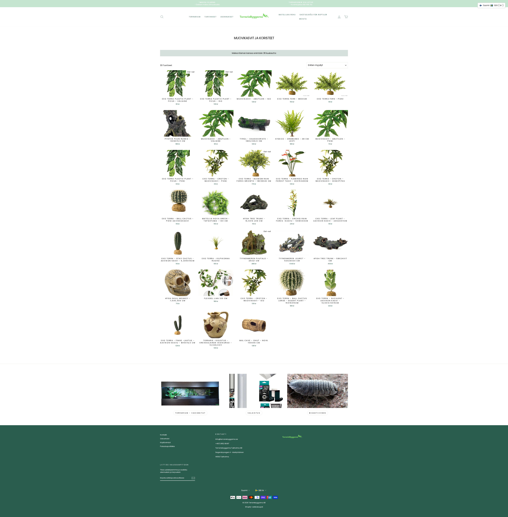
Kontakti (163, 435)
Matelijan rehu (287, 15)
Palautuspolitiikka (167, 446)
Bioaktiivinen (317, 413)
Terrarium (195, 17)
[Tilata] (193, 478)
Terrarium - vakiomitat (190, 413)
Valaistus (254, 413)
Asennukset (227, 17)
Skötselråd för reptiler (313, 15)
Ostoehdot (164, 439)
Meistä (303, 19)
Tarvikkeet (211, 17)
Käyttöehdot (165, 442)
